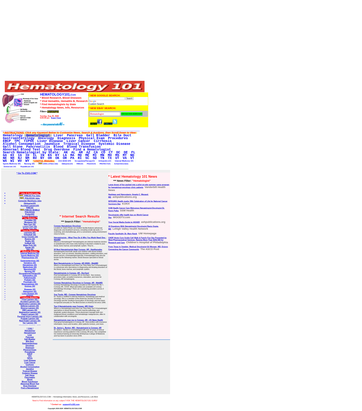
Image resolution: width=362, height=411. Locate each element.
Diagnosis (29, 348)
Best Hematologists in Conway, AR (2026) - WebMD (76, 263)
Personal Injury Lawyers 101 (29, 316)
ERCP (29, 354)
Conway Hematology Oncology (67, 226)
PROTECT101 (105, 164)
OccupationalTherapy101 (85, 161)
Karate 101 (29, 247)
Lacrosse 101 (29, 232)
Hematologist (30, 333)
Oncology (30, 345)
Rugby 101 (29, 241)
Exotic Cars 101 (30, 229)
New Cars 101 (30, 224)
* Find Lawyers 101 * (30, 299)
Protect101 (29, 214)
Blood (29, 379)
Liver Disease (30, 360)
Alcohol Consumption (29, 367)
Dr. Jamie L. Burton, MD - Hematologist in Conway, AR (77, 328)
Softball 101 (30, 243)
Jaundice (30, 369)
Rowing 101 (30, 239)
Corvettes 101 (29, 220)
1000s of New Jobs (50, 164)
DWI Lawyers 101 (29, 310)
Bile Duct (30, 341)
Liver (30, 335)
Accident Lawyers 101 (29, 302)
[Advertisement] (75, 21)
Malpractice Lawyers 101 (29, 312)
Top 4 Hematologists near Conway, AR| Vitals (73, 306)
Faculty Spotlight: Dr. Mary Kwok (122, 234)
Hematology (30, 331)
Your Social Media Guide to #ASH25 (124, 222)
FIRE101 (80, 164)
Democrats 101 (9, 167)
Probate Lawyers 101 (30, 319)
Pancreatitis (30, 377)
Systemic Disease (29, 373)
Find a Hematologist (30, 388)
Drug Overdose (29, 386)
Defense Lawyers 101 (30, 306)
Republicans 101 (27, 167)
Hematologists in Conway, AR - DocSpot (71, 273)
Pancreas (30, 337)
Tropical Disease (30, 371)
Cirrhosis (30, 365)
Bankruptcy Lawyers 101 (29, 304)
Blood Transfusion (30, 382)
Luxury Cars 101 (30, 227)
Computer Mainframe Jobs (29, 201)
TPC (30, 356)
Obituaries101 (67, 164)
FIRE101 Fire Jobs (32, 196)
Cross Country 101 (30, 237)
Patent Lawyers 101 (29, 314)
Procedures (30, 352)
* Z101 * (29, 328)
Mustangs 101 (29, 222)
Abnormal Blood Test (30, 384)
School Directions (121, 164)
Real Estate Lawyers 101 (29, 321)
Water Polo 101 (29, 245)
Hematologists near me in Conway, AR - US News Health (78, 320)
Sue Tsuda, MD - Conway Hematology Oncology (75, 294)
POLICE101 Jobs (32, 198)
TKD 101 (29, 249)
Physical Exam (29, 350)
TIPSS (30, 358)
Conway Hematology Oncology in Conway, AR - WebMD (78, 283)
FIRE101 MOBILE (32, 210)
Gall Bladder (29, 339)
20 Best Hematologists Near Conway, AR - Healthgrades (78, 249)
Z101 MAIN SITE (64, 161)
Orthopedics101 (104, 161)
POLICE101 (91, 164)
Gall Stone (29, 375)
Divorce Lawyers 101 (30, 308)
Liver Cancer (29, 362)
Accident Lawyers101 (30, 206)
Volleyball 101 (30, 235)
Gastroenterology (29, 343)
